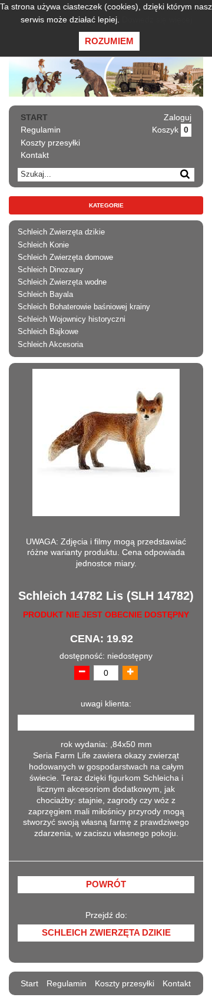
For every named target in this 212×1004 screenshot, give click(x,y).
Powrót (106, 884)
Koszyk (170, 129)
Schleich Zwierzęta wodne (62, 282)
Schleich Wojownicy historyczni (71, 319)
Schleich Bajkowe (48, 332)
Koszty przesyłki (50, 142)
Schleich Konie (43, 245)
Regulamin (41, 129)
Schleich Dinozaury (51, 270)
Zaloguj (177, 117)
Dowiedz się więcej (157, 19)
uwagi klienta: (106, 703)
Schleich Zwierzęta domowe (65, 257)
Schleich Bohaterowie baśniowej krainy (84, 307)
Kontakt (35, 155)
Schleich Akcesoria (50, 345)
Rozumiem (109, 41)
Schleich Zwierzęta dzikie (61, 232)
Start (34, 117)
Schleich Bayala (45, 294)
